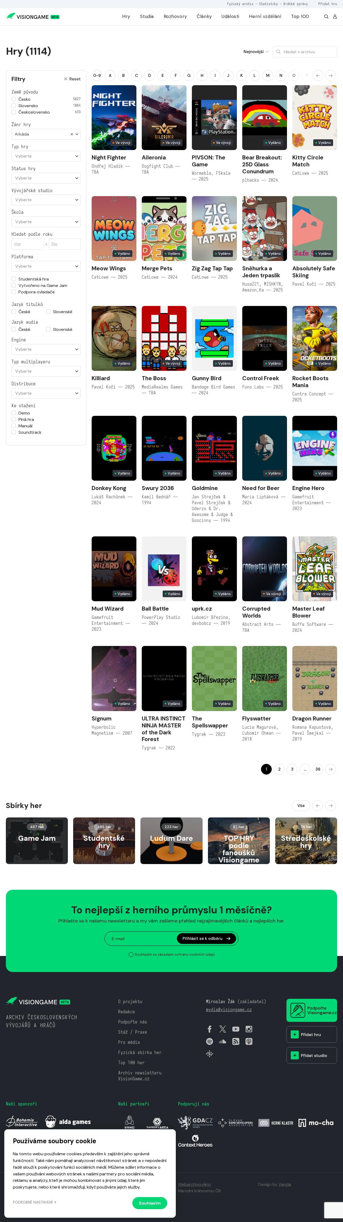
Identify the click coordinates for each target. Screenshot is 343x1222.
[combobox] (46, 134)
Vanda (284, 1184)
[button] (317, 75)
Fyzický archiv (240, 4)
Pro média (129, 1042)
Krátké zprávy (296, 4)
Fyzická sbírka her (140, 1052)
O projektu (130, 1001)
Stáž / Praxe (132, 1032)
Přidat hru (327, 4)
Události (230, 16)
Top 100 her (131, 1063)
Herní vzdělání (265, 16)
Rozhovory (175, 16)
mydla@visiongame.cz (229, 1009)
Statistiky (268, 4)
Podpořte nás (132, 1022)
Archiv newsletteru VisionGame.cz (140, 1076)
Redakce (126, 1012)
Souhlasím (150, 1203)
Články (204, 16)
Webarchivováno (194, 1184)
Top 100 (300, 16)
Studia (147, 16)
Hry (126, 16)
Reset (75, 79)
